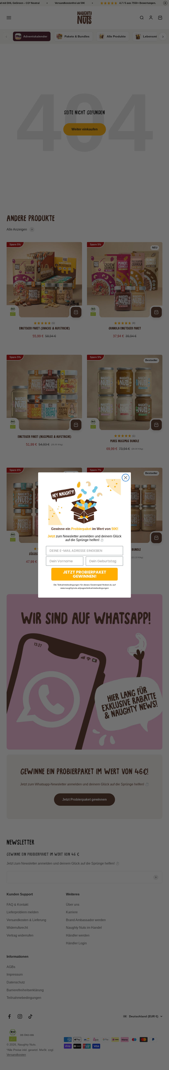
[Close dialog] (125, 477)
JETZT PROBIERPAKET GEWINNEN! (84, 574)
